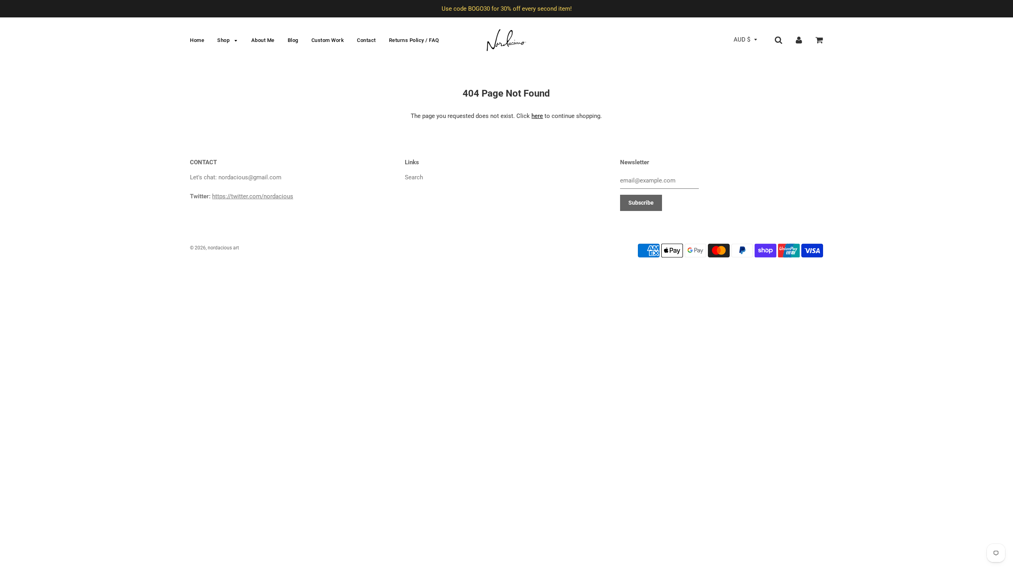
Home (197, 40)
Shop (224, 40)
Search (414, 177)
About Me (263, 40)
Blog (293, 40)
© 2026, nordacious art (214, 248)
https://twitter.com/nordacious (252, 196)
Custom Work (327, 40)
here (537, 116)
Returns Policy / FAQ (414, 40)
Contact (366, 40)
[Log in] (799, 39)
